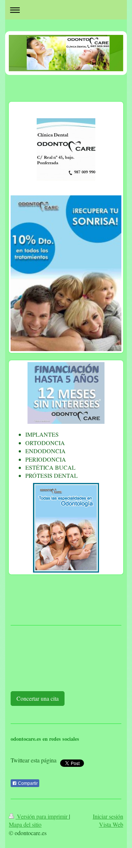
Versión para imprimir (42, 816)
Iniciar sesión (108, 816)
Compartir (27, 783)
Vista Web (111, 824)
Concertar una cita (37, 698)
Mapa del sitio (25, 824)
